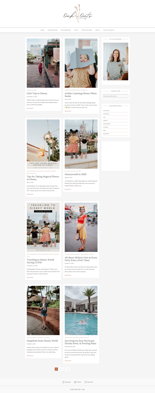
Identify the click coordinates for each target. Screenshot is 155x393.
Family (78, 254)
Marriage (105, 120)
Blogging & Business (44, 171)
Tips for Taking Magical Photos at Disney (43, 178)
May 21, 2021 (30, 182)
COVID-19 (68, 90)
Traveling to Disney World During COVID (40, 261)
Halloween (85, 254)
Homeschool (53, 30)
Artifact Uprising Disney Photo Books (81, 95)
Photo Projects (81, 90)
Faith (76, 30)
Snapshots (40, 337)
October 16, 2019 (31, 344)
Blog (43, 30)
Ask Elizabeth (108, 30)
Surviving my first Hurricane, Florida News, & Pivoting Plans (80, 342)
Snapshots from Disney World (42, 340)
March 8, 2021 (68, 177)
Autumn (67, 254)
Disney (29, 90)
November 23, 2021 (32, 96)
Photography (87, 30)
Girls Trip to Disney (37, 93)
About (97, 30)
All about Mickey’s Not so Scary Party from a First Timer (81, 259)
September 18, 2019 (70, 346)
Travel (34, 90)
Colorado (105, 127)
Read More (30, 108)
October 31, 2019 (69, 263)
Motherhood (66, 30)
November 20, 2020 (32, 265)
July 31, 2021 (68, 99)
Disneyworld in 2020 (75, 174)
